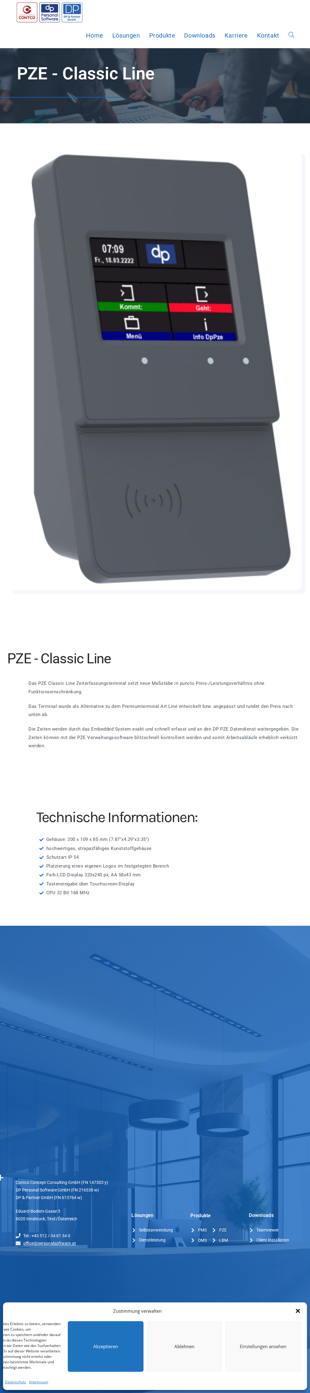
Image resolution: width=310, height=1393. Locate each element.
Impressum (38, 1382)
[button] (298, 1311)
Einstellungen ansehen (263, 1346)
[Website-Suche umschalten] (291, 35)
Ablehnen (184, 1346)
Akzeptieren (105, 1346)
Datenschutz (15, 1382)
